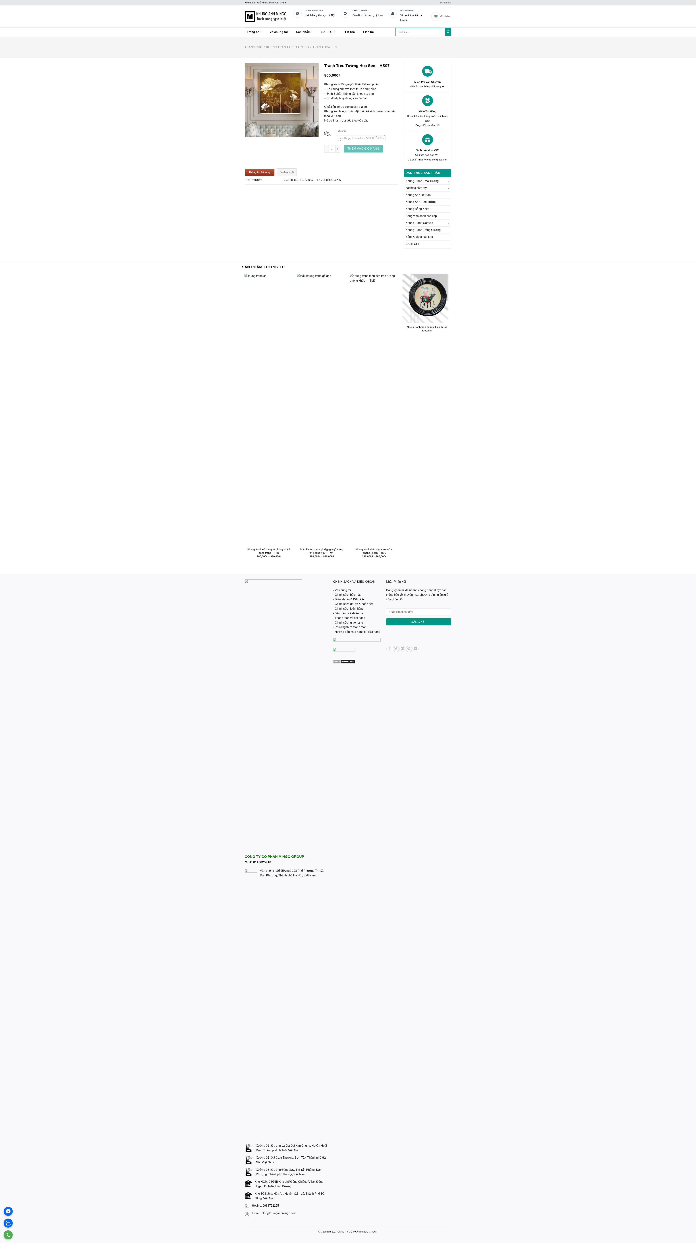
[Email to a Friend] (402, 649)
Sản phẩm (303, 32)
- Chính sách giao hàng (348, 622)
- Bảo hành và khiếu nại (348, 613)
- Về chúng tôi (342, 590)
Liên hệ (368, 32)
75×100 (288, 180)
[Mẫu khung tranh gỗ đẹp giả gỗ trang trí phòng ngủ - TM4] (321, 409)
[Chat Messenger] (8, 1211)
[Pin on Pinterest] (409, 649)
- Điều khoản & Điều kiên (349, 599)
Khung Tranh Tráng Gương (423, 229)
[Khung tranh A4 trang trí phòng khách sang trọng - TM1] (269, 409)
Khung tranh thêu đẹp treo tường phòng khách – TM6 (374, 551)
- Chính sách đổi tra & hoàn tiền (353, 603)
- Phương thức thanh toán (349, 627)
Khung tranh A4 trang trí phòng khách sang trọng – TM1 (269, 551)
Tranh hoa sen (325, 47)
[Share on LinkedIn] (416, 649)
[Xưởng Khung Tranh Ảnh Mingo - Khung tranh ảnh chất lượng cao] (266, 16)
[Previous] (244, 420)
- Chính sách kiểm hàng (348, 608)
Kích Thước (328, 133)
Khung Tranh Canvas (419, 222)
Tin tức (350, 32)
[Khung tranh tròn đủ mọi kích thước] (426, 298)
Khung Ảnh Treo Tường (421, 201)
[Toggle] (448, 181)
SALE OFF (328, 32)
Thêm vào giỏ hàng (363, 148)
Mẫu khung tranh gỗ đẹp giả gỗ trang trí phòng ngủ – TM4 (321, 551)
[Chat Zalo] (8, 1223)
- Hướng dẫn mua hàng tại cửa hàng (356, 631)
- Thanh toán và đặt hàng (349, 617)
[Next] (451, 420)
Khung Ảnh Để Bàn (418, 195)
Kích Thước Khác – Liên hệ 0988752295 (317, 180)
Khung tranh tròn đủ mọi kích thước (427, 326)
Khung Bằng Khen (417, 208)
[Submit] (448, 32)
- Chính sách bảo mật (347, 594)
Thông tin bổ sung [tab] (259, 172)
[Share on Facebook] (389, 649)
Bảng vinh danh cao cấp (421, 216)
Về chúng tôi (279, 32)
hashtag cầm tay (416, 187)
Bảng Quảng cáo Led (419, 236)
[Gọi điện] (8, 1234)
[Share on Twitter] (396, 649)
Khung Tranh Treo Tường (287, 47)
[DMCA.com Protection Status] (344, 661)
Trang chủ (254, 32)
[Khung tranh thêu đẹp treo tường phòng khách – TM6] (374, 409)
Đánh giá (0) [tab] (287, 172)
